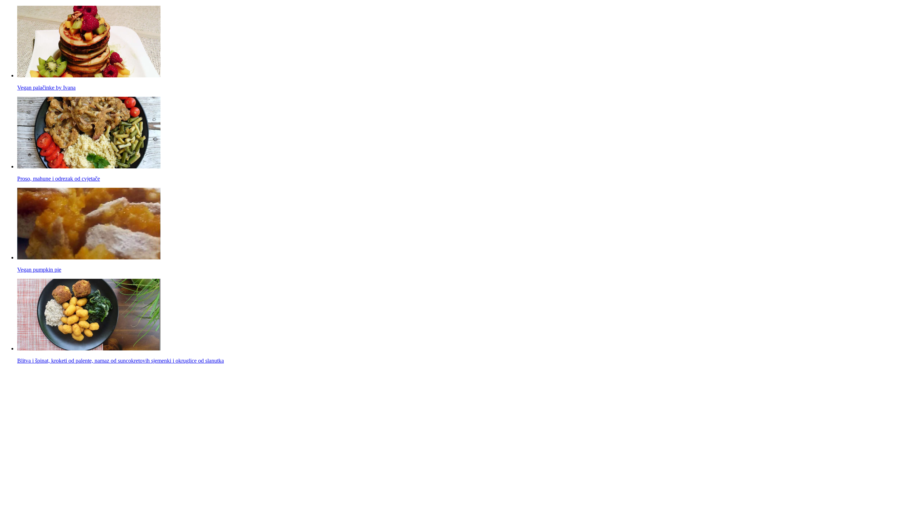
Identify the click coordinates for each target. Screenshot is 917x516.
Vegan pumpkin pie (39, 270)
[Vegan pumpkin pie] (88, 257)
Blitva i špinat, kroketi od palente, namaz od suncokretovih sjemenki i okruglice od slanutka (120, 361)
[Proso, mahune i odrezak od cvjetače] (88, 166)
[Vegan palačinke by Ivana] (88, 75)
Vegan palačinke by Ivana (46, 88)
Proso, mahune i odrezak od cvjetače (58, 179)
